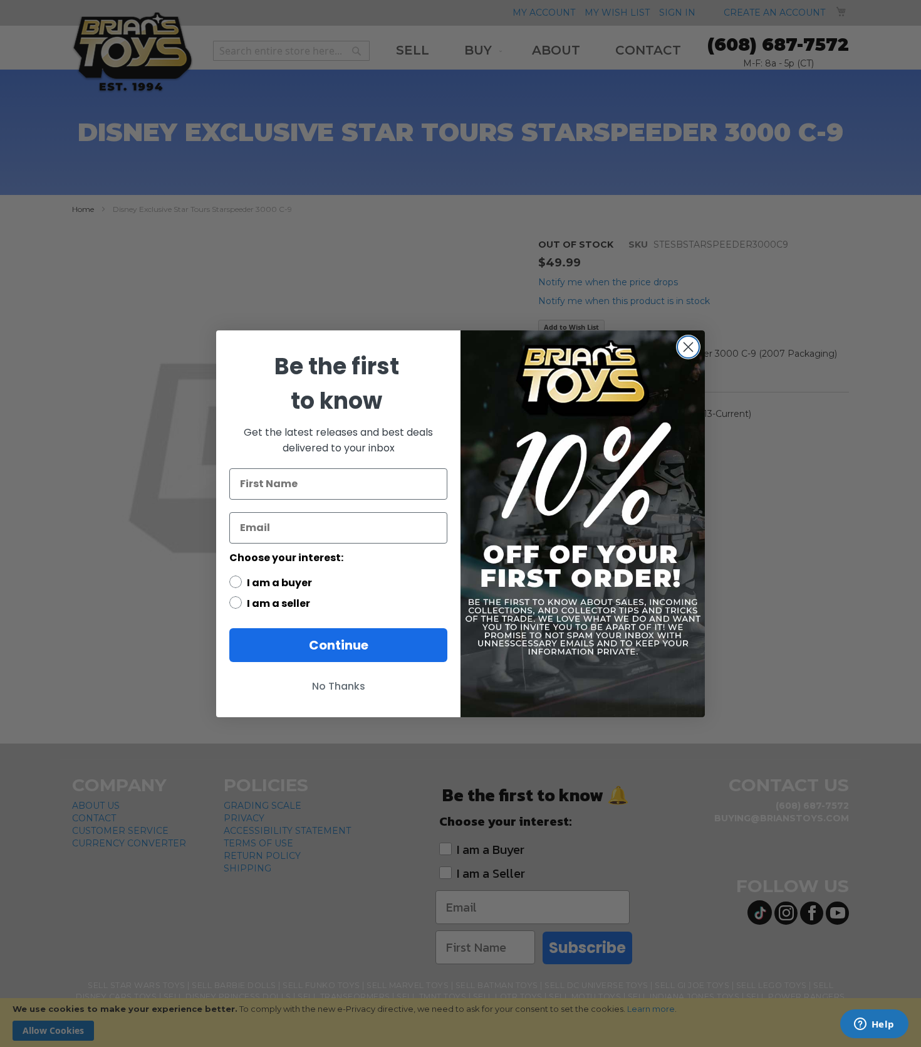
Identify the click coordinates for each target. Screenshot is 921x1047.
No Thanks (338, 686)
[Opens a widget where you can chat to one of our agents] (874, 1025)
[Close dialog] (688, 347)
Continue (338, 645)
